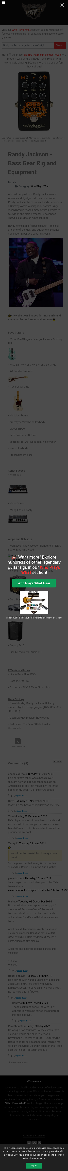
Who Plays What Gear (34, 583)
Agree (34, 1165)
